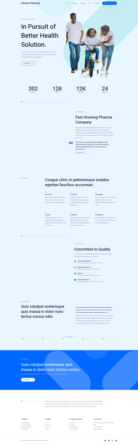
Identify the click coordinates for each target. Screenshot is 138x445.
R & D (90, 3)
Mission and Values (26, 424)
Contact (96, 3)
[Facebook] (105, 440)
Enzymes (47, 427)
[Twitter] (109, 440)
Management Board (26, 427)
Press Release (24, 429)
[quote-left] (71, 143)
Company (75, 3)
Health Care (48, 424)
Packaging (72, 424)
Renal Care (72, 422)
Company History (25, 422)
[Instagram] (112, 440)
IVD (46, 422)
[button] (109, 3)
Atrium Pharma (30, 3)
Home (67, 3)
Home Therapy (73, 429)
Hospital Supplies (73, 427)
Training (47, 429)
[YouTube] (116, 440)
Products (83, 3)
